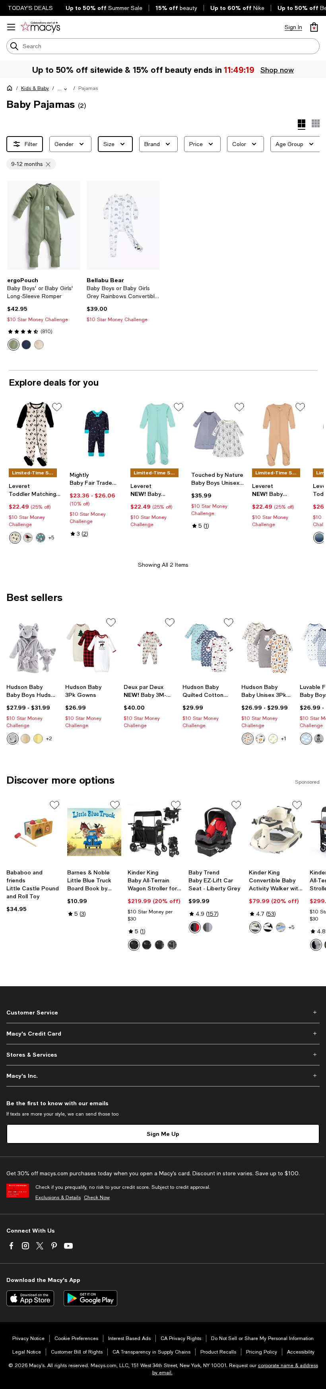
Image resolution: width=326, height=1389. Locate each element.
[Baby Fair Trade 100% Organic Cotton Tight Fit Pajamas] (97, 434)
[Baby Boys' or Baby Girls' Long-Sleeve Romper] (43, 225)
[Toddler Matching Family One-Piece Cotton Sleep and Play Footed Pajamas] (36, 434)
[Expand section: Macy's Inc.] (163, 1075)
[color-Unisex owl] (247, 738)
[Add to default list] (57, 407)
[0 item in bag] (314, 27)
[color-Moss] (13, 344)
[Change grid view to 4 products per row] (301, 124)
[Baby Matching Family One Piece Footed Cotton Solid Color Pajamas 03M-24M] (157, 434)
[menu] (11, 27)
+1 (283, 738)
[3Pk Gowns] (91, 648)
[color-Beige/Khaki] (255, 927)
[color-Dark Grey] (146, 945)
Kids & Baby (35, 88)
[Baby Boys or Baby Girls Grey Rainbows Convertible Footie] (123, 225)
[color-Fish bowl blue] (40, 537)
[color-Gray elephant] (12, 738)
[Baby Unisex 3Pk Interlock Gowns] (267, 648)
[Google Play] (90, 1298)
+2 (49, 738)
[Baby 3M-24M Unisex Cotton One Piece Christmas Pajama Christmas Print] (150, 648)
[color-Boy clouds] (306, 738)
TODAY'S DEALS (30, 8)
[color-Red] (25, 738)
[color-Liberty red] (195, 927)
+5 (51, 537)
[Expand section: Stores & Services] (163, 1054)
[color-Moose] (260, 738)
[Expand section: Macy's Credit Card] (163, 1033)
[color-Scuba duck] (38, 738)
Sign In (293, 27)
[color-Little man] (319, 738)
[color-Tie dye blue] (319, 537)
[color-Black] (134, 945)
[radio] (13, 344)
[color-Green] (159, 945)
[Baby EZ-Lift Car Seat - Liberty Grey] (215, 832)
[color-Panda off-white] (15, 537)
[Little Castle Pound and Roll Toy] (33, 832)
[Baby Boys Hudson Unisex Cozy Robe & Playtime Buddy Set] (32, 648)
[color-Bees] (273, 738)
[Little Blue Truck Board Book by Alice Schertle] (94, 832)
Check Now (97, 1197)
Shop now (277, 69)
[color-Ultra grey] (207, 927)
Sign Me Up (163, 1133)
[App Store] (30, 1298)
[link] (43, 313)
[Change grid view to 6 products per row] (316, 123)
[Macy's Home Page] (40, 27)
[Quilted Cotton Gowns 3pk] (208, 648)
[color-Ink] (26, 344)
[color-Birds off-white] (28, 537)
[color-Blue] (280, 927)
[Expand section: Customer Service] (163, 1012)
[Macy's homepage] (11, 89)
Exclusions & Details (58, 1197)
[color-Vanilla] (39, 344)
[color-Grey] (172, 945)
